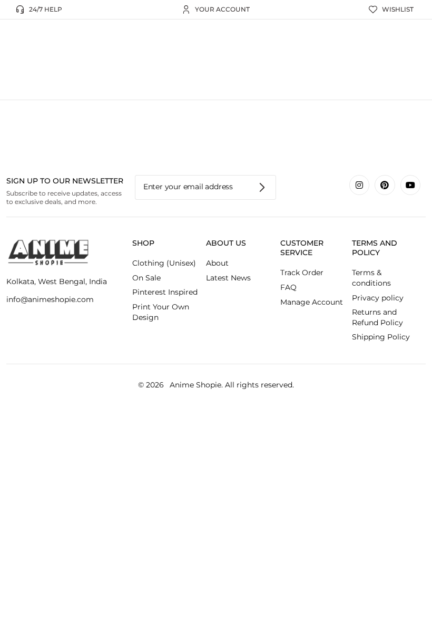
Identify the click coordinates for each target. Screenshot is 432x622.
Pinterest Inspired (165, 292)
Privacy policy (378, 298)
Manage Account (311, 302)
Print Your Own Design (160, 312)
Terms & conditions (371, 278)
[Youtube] (410, 185)
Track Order (301, 272)
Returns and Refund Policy (377, 317)
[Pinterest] (385, 185)
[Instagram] (359, 185)
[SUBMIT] (263, 187)
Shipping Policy (381, 337)
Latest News (228, 278)
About (217, 263)
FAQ (288, 287)
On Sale (146, 278)
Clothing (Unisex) (164, 263)
